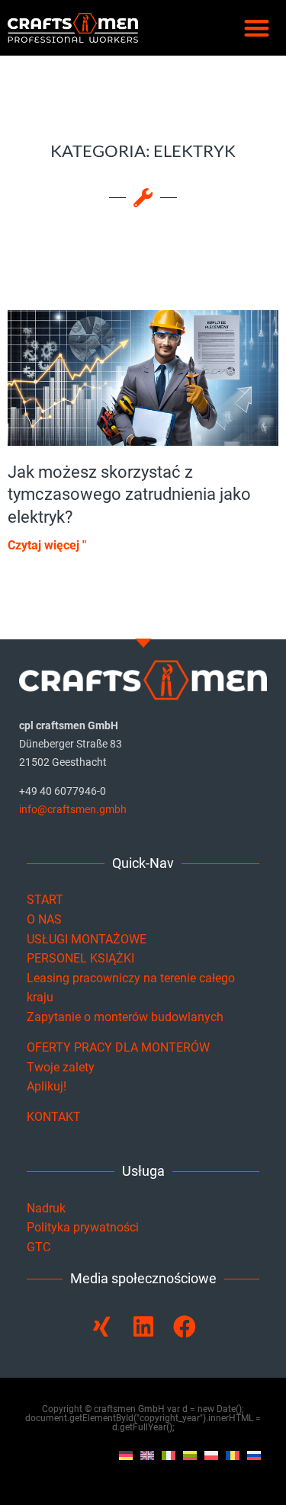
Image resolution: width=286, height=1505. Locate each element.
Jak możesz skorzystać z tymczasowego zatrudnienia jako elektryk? (129, 495)
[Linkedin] (143, 1326)
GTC (38, 1247)
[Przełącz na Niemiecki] (126, 1455)
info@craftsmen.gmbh (73, 809)
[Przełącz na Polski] (211, 1455)
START (45, 899)
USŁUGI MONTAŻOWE (86, 939)
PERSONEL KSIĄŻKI (80, 958)
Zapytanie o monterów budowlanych (125, 1017)
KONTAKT (54, 1117)
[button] (256, 28)
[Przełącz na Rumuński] (232, 1455)
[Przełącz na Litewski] (190, 1455)
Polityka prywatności (83, 1227)
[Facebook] (184, 1326)
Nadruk (46, 1208)
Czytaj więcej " (47, 545)
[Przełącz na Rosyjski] (254, 1455)
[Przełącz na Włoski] (168, 1455)
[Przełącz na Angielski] (147, 1455)
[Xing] (102, 1326)
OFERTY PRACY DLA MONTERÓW (118, 1047)
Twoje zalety (61, 1067)
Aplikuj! (46, 1086)
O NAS (44, 919)
